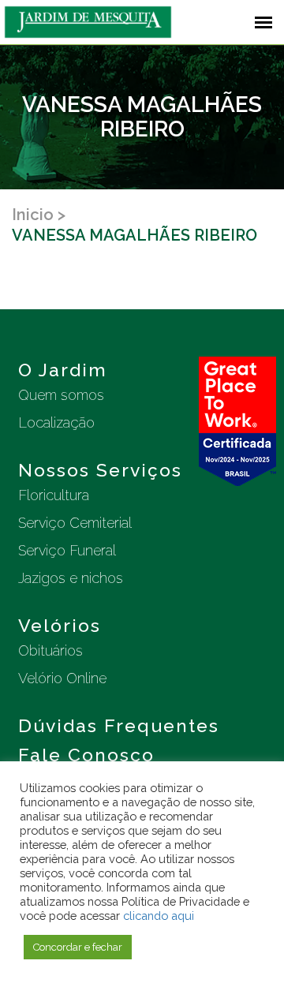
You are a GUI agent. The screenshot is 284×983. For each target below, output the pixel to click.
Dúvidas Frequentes (118, 725)
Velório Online (62, 678)
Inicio (33, 214)
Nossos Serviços (100, 469)
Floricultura (53, 495)
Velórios (59, 625)
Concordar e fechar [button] (77, 947)
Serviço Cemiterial (75, 522)
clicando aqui (158, 915)
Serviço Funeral (67, 550)
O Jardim (62, 369)
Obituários (50, 650)
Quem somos (61, 395)
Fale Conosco (86, 754)
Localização (56, 422)
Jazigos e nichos (70, 578)
